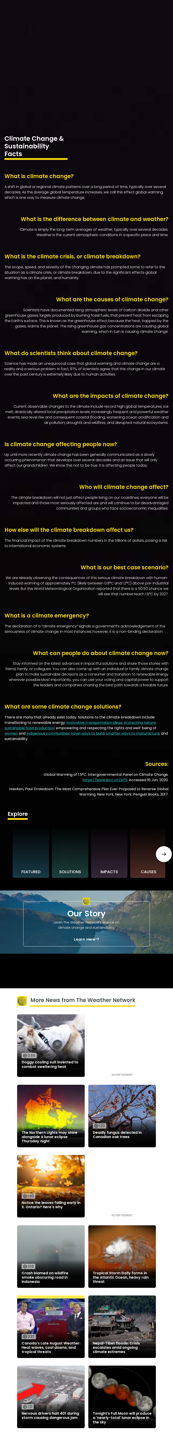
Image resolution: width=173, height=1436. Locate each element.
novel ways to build (87, 733)
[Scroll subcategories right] (164, 854)
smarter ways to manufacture (132, 733)
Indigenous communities (47, 733)
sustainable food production (29, 728)
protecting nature (140, 722)
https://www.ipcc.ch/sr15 (104, 780)
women (11, 733)
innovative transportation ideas (94, 722)
